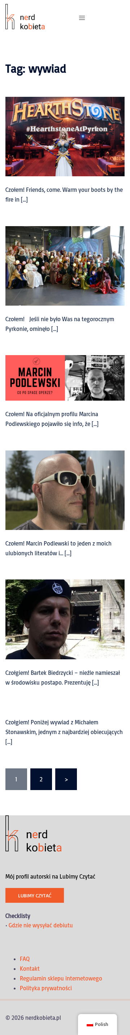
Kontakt (30, 968)
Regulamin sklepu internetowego (61, 978)
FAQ (25, 958)
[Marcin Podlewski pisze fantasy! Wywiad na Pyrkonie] (65, 489)
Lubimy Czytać (34, 895)
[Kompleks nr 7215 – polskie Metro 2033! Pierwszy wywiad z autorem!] (65, 618)
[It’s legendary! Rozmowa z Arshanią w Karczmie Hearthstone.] (65, 135)
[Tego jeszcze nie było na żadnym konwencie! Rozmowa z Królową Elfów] (65, 265)
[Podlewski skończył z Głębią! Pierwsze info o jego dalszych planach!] (65, 377)
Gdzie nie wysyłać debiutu (41, 925)
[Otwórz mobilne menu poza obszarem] (82, 18)
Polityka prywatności (46, 988)
